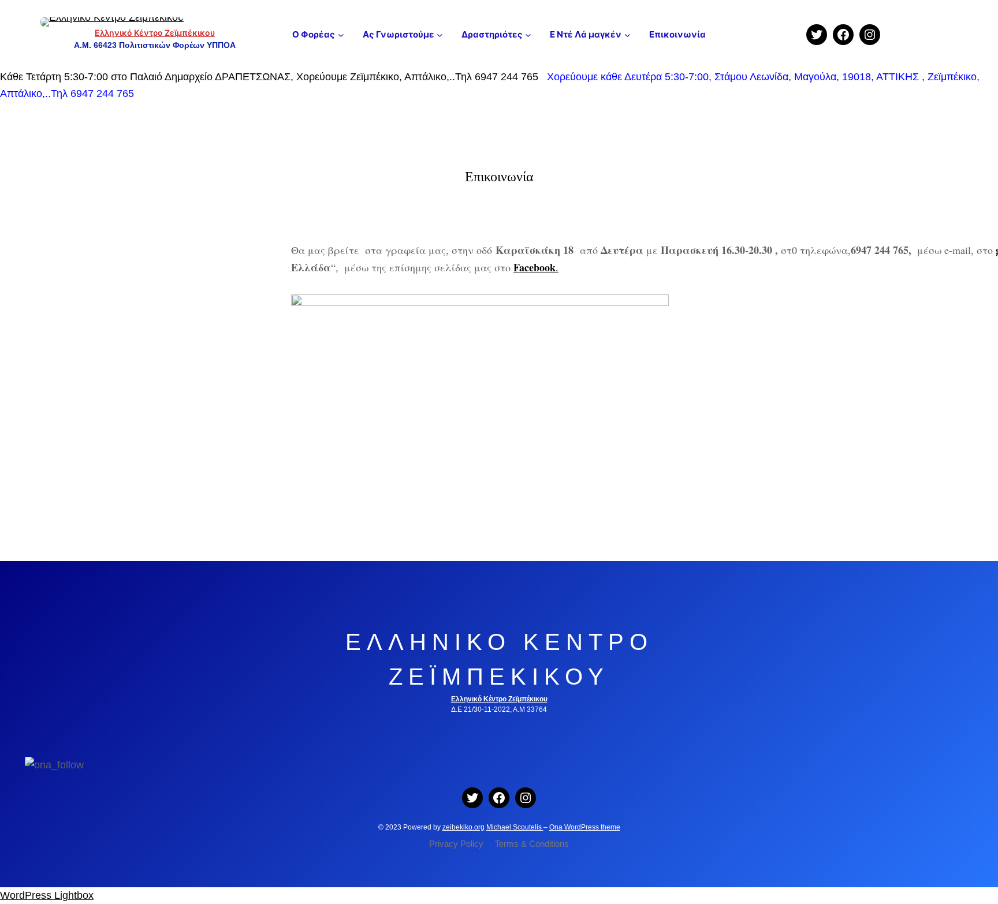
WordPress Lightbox (47, 895)
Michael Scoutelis (514, 827)
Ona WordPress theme (584, 827)
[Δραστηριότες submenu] (528, 34)
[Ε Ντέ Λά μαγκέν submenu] (627, 34)
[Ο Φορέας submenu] (341, 34)
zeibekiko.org (463, 827)
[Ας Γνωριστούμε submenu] (440, 34)
